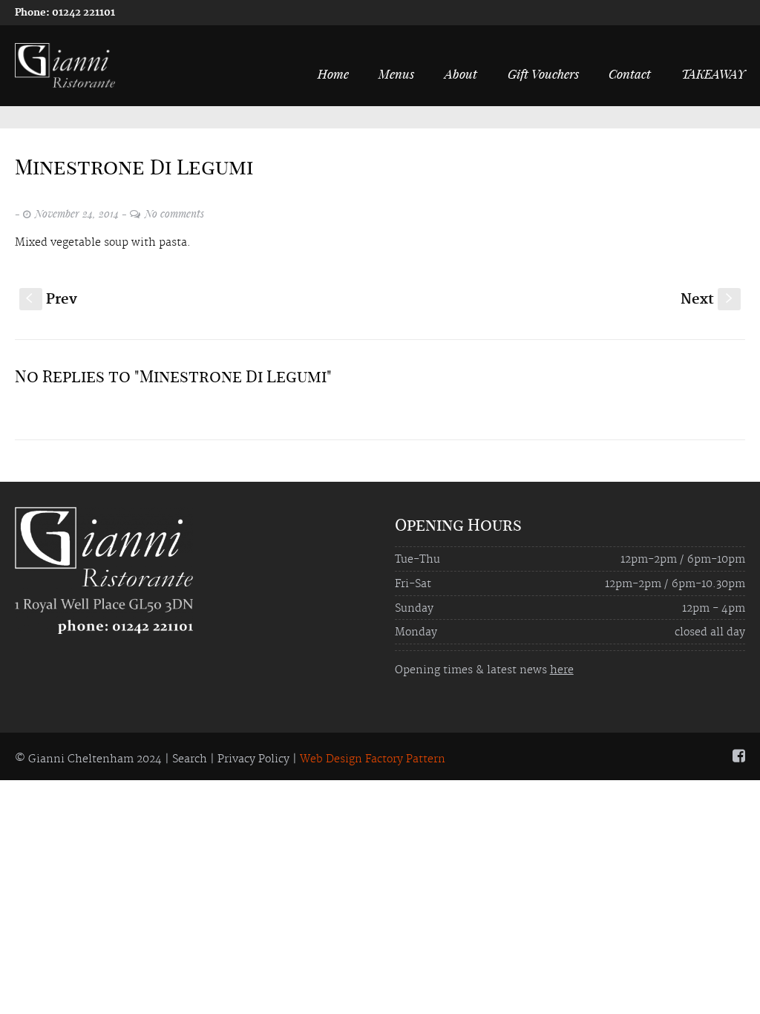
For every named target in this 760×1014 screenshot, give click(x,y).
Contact (630, 73)
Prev (51, 299)
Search (189, 759)
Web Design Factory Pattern (372, 759)
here (562, 670)
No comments (174, 213)
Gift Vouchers (543, 73)
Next (708, 299)
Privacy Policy (253, 759)
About (461, 73)
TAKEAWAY (713, 73)
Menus (396, 73)
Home (333, 73)
